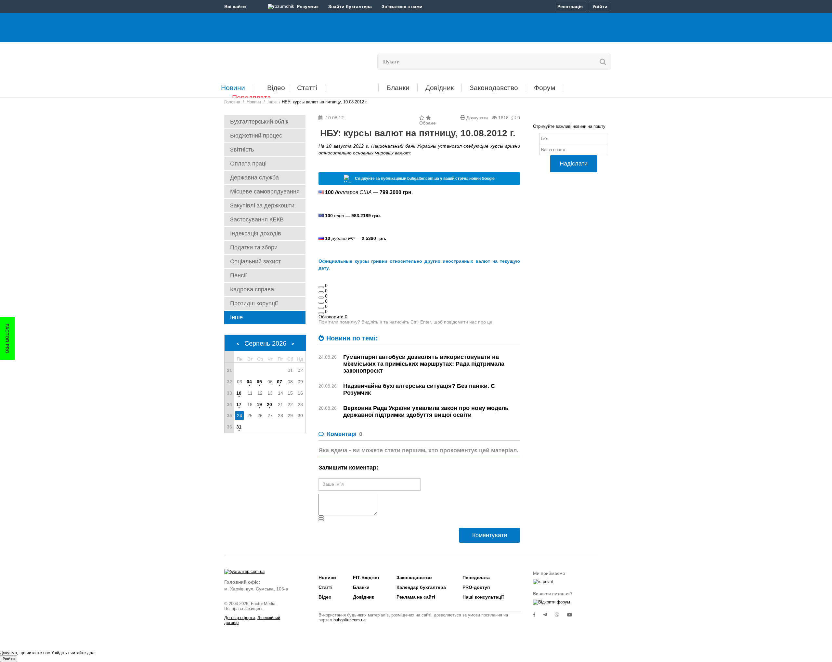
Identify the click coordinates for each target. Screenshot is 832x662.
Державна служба (254, 177)
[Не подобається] (321, 313)
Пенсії (238, 275)
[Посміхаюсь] (321, 292)
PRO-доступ (476, 587)
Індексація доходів (255, 233)
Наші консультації (483, 597)
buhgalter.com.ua (349, 619)
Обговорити (332, 316)
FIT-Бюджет (351, 85)
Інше (236, 317)
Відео (276, 87)
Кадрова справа (252, 289)
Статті (307, 87)
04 (249, 381)
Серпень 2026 (265, 343)
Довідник (439, 87)
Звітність (242, 149)
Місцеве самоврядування (265, 191)
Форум (544, 87)
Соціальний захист (255, 261)
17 (238, 404)
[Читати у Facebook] (538, 614)
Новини (233, 87)
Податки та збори (254, 247)
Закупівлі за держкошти (262, 205)
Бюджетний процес (256, 135)
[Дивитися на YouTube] (573, 614)
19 (259, 404)
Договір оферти (239, 617)
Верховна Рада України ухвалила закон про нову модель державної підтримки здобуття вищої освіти (426, 411)
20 (269, 404)
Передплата (251, 97)
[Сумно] (321, 303)
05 (259, 381)
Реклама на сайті (415, 597)
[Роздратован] (321, 308)
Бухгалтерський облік (259, 121)
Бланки (398, 87)
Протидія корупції (254, 303)
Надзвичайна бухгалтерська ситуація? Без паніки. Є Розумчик (419, 389)
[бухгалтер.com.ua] (269, 60)
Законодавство (494, 87)
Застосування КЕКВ (257, 219)
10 (238, 393)
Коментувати (489, 535)
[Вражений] (321, 297)
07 (279, 381)
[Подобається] (321, 287)
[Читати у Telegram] (549, 614)
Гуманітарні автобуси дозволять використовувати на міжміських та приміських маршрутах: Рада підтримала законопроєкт (423, 364)
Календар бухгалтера (421, 587)
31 (238, 427)
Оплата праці (248, 163)
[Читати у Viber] (561, 614)
